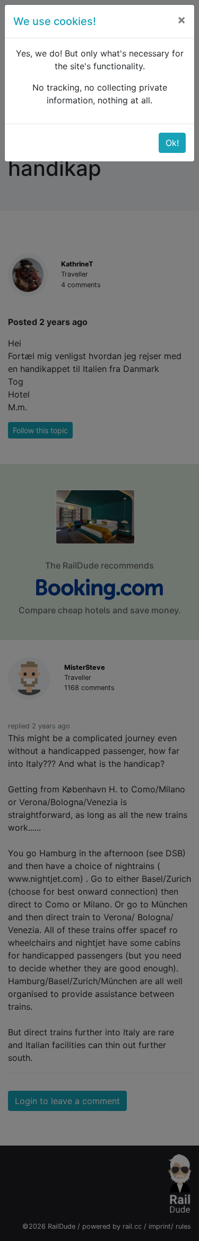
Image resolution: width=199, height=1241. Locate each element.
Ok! (172, 142)
